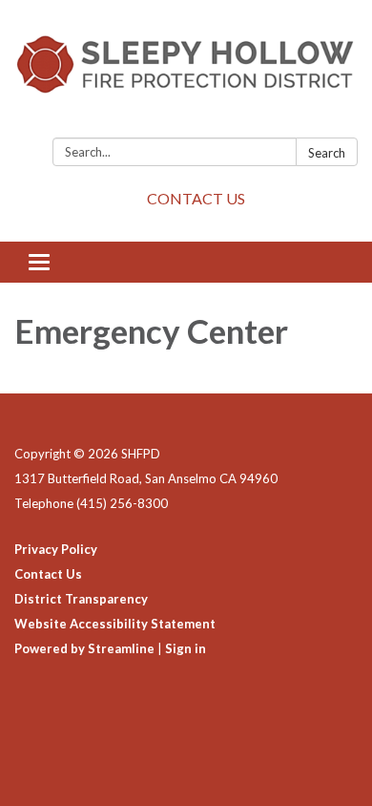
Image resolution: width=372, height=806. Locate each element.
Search (326, 152)
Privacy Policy (55, 549)
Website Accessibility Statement (115, 623)
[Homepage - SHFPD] (186, 73)
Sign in (185, 648)
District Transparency (81, 598)
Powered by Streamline (84, 648)
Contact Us (48, 574)
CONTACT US (196, 198)
